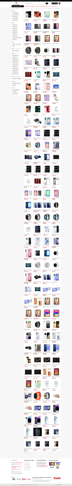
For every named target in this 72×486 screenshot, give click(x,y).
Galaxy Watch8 (19, 78)
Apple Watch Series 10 (15, 59)
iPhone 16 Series (14, 26)
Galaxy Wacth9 (14, 78)
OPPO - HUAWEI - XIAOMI (16, 48)
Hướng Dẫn (51, 0)
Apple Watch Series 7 (15, 64)
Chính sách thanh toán (27, 467)
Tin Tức (48, 0)
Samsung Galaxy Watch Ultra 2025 (37, 270)
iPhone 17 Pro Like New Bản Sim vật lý (56, 67)
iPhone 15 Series (14, 28)
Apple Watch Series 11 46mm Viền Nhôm (46, 222)
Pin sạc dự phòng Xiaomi (15, 89)
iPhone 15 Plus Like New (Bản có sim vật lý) (28, 437)
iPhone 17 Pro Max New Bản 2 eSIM (37, 234)
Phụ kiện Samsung (15, 93)
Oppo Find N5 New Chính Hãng (47, 340)
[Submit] (47, 3)
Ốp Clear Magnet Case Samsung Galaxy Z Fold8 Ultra (28, 43)
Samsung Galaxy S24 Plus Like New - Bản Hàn (37, 306)
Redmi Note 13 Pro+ (35, 340)
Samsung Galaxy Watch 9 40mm (47, 55)
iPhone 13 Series (14, 32)
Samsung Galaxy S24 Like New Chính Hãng (56, 341)
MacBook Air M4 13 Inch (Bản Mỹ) (28, 270)
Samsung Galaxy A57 (26, 31)
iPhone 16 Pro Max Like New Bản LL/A (37, 449)
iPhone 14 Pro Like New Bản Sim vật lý (28, 425)
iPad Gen (19, 44)
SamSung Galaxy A (15, 16)
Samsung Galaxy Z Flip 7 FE (55, 102)
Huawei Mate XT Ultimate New (47, 364)
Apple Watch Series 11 (15, 55)
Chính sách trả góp (26, 462)
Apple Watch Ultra (15, 66)
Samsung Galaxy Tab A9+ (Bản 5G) (56, 437)
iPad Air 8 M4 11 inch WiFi (36, 102)
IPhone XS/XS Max (14, 37)
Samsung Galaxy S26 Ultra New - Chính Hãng (47, 126)
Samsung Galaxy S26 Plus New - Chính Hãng (56, 126)
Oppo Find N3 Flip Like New (27, 364)
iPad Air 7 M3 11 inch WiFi (36, 318)
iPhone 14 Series (14, 30)
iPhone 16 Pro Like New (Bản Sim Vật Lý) (46, 449)
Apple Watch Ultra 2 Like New (37, 400)
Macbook (14, 81)
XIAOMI (13, 50)
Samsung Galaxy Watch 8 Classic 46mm (47, 270)
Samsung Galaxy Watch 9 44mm (37, 55)
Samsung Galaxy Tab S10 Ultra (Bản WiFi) (28, 413)
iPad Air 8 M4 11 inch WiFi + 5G (28, 102)
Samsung (14, 10)
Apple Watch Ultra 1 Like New (46, 400)
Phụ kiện (14, 87)
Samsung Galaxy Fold (15, 18)
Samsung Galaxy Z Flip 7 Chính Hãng (37, 282)
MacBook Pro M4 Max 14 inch (28, 376)
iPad (13, 42)
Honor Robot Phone (26, 19)
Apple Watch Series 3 (15, 73)
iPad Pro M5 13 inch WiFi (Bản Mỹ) (37, 174)
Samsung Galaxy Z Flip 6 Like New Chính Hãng (27, 353)
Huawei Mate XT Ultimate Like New (37, 365)
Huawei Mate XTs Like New (27, 79)
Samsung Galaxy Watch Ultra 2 (28, 55)
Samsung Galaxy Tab (15, 12)
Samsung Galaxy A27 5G (36, 79)
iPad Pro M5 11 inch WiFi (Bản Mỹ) (56, 138)
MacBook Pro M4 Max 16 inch (56, 364)
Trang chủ (13, 8)
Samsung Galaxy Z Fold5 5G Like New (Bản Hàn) (56, 246)
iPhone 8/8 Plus (14, 39)
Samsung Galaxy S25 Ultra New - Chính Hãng (37, 353)
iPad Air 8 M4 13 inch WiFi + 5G (46, 43)
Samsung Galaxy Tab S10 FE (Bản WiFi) (28, 306)
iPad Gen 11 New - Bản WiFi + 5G (47, 318)
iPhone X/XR (19, 37)
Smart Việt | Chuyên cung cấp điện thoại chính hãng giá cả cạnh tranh (28, 484)
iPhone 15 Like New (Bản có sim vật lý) (47, 425)
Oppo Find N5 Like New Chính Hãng (46, 79)
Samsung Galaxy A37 (45, 102)
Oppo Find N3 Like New (55, 329)
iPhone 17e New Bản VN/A (46, 91)
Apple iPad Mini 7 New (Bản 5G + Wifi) (56, 377)
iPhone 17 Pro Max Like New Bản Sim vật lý (46, 67)
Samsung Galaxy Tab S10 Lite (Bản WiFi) (55, 198)
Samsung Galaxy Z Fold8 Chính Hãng (28, 67)
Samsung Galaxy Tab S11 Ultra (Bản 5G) (46, 150)
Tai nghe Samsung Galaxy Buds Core (28, 186)
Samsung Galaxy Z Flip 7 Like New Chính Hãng (37, 162)
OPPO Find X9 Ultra (26, 91)
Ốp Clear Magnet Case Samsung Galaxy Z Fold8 (37, 31)
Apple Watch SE (14, 57)
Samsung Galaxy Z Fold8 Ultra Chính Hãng (56, 55)
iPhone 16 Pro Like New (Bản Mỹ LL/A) (37, 258)
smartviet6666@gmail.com (17, 471)
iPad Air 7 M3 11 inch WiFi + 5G (28, 318)
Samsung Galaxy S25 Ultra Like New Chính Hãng (56, 150)
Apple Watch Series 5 (15, 70)
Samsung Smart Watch (16, 76)
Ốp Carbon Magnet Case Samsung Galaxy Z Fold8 (46, 31)
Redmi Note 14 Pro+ (26, 340)
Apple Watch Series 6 (15, 68)
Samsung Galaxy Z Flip (15, 14)
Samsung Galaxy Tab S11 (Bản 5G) (37, 198)
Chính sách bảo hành (27, 464)
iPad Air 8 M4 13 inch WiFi (55, 43)
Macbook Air (14, 85)
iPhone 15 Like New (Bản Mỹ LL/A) (55, 425)
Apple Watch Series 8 (15, 62)
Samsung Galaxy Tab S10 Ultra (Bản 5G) (56, 401)
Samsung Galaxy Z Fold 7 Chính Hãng (47, 282)
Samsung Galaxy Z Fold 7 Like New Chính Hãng (46, 210)
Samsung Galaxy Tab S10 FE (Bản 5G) (56, 294)
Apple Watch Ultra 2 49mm (36, 329)
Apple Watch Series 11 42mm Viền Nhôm (55, 222)
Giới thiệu (41, 0)
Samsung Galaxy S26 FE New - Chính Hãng (46, 19)
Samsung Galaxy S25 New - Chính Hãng (55, 353)
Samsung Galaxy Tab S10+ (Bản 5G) (37, 413)
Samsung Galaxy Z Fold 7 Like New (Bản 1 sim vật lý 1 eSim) (37, 210)
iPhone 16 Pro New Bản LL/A (55, 448)
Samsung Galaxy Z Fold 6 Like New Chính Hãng (28, 282)
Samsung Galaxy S (15, 20)
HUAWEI (16, 50)
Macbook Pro (18, 83)
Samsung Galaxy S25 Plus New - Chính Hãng (47, 353)
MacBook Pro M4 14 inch (36, 376)
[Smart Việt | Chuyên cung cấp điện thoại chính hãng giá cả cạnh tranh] (18, 3)
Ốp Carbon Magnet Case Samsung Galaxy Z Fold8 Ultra (37, 43)
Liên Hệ (55, 0)
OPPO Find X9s (35, 91)
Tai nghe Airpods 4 (54, 388)
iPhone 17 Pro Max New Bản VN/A (55, 234)
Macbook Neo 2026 (54, 91)
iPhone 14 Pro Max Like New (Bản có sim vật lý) (37, 425)
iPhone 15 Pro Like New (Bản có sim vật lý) (37, 437)
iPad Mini (13, 44)
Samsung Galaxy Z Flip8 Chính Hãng (37, 67)
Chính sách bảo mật (27, 469)
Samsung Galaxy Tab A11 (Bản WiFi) (46, 198)
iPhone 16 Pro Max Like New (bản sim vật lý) (46, 437)
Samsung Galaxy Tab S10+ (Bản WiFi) (47, 413)
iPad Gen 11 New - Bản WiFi (55, 318)
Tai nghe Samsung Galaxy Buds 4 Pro (56, 114)
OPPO (18, 50)
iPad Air (17, 44)
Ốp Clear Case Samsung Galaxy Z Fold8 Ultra (56, 31)
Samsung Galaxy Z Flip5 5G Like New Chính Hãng (28, 401)
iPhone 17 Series (14, 24)
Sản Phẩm (45, 0)
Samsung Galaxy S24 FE (36, 388)
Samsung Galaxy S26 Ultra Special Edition (36, 126)
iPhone (14, 22)
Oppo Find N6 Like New (55, 19)
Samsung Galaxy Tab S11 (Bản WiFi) (28, 198)
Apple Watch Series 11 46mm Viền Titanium (27, 222)
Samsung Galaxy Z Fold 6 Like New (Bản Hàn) (28, 258)
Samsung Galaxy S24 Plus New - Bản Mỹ (47, 377)
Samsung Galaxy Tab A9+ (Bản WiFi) (28, 449)
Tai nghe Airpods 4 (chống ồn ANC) (46, 389)
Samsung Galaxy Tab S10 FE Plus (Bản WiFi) (47, 294)
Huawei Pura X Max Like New (37, 19)
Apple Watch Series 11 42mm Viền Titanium (37, 222)
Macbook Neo (14, 83)
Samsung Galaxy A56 (26, 329)
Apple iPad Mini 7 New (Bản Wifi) (27, 389)
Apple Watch (15, 53)
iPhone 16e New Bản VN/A (46, 329)
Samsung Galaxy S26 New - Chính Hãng (27, 138)
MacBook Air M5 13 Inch (55, 79)
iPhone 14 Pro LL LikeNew (55, 412)
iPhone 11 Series (14, 35)
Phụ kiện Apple (14, 91)
